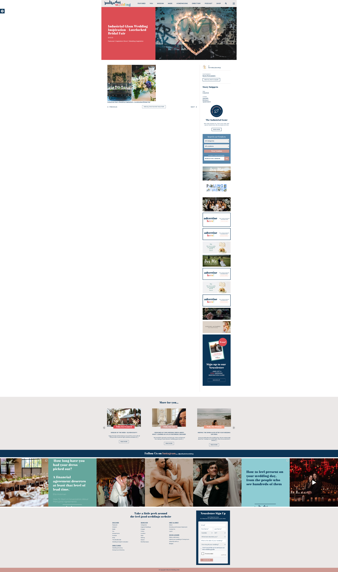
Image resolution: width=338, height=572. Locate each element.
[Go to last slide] (104, 427)
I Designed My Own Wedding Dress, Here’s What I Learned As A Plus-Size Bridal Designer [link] (169, 433)
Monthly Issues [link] (145, 541)
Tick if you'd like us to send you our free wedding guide (213, 548)
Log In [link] (171, 531)
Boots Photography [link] (209, 76)
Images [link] (143, 529)
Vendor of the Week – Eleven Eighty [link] (124, 432)
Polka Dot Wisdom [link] (214, 427)
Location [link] (143, 533)
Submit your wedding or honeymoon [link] (179, 539)
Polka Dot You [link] (169, 427)
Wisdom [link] (160, 3)
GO (227, 158)
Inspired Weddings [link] (146, 527)
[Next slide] (233, 427)
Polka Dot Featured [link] (124, 427)
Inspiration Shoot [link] (122, 41)
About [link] (170, 525)
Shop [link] (218, 3)
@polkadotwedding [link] (185, 454)
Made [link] (170, 3)
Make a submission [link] (174, 537)
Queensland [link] (207, 102)
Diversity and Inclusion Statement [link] (178, 527)
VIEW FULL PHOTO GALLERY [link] (211, 79)
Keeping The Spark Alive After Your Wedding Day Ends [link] (214, 433)
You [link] (151, 3)
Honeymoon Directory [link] (118, 550)
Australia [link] (205, 98)
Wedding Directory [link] (117, 547)
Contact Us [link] (172, 529)
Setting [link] (143, 537)
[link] (2, 11)
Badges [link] (171, 543)
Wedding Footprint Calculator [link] (120, 541)
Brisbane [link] (205, 100)
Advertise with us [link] (174, 541)
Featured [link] (141, 3)
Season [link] (143, 539)
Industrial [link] (206, 93)
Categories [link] (144, 525)
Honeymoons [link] (182, 3)
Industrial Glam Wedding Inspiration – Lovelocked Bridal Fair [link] (128, 102)
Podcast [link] (208, 3)
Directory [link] (196, 3)
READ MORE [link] (216, 129)
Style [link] (142, 535)
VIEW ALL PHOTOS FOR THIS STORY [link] (154, 106)
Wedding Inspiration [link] (136, 41)
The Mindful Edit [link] (116, 539)
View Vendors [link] (216, 151)
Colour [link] (142, 531)
